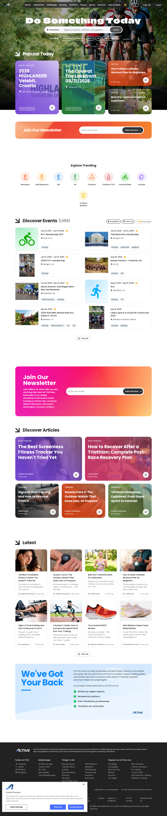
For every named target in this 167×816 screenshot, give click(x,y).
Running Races (68, 764)
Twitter (21, 767)
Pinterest (21, 769)
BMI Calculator (137, 764)
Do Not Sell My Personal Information (136, 789)
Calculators (38, 5)
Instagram (22, 772)
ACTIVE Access (129, 799)
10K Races (66, 778)
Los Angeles (113, 767)
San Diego (112, 764)
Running (63, 5)
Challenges (52, 5)
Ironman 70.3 (67, 38)
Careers (101, 798)
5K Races (65, 775)
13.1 (42, 179)
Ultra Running (90, 769)
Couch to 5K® (44, 767)
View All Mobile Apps (47, 775)
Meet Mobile (44, 772)
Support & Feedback (112, 799)
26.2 (25, 179)
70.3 (108, 179)
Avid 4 (90, 38)
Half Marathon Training (141, 775)
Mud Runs (89, 775)
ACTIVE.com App (46, 764)
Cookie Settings (16, 807)
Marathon (89, 767)
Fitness (83, 5)
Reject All (58, 807)
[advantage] (125, 5)
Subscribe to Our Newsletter (106, 789)
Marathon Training (139, 778)
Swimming (89, 778)
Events (28, 5)
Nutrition (102, 5)
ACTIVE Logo (20, 749)
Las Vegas (112, 778)
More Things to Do (69, 781)
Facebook (22, 764)
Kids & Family (114, 5)
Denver (111, 772)
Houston (111, 775)
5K (75, 179)
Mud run (80, 38)
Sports (92, 5)
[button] (83, 29)
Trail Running (90, 772)
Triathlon (73, 5)
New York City (114, 769)
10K (98, 38)
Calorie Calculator (139, 767)
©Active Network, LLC (101, 806)
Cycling (65, 769)
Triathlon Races (68, 767)
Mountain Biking (110, 38)
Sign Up (147, 5)
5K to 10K (42, 769)
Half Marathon (91, 764)
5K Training (136, 769)
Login (158, 5)
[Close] (83, 784)
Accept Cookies (76, 807)
